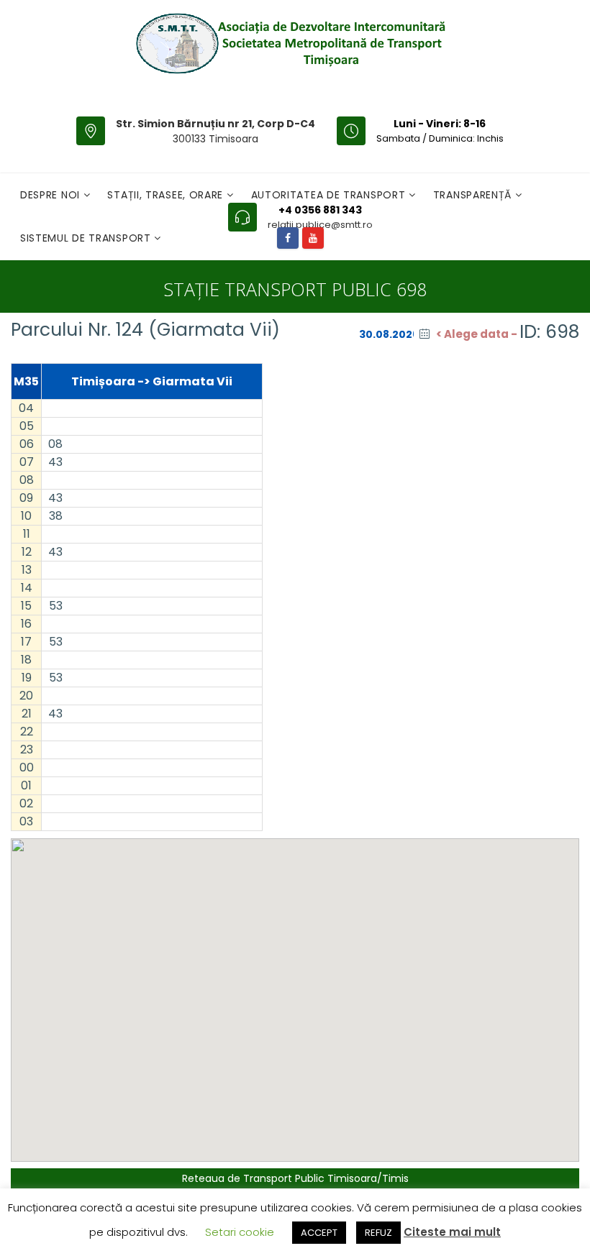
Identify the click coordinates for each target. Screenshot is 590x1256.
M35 (26, 381)
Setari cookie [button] (239, 1231)
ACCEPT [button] (319, 1232)
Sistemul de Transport (87, 238)
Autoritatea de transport (330, 195)
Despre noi (51, 195)
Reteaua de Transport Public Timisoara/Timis (295, 1178)
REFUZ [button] (378, 1232)
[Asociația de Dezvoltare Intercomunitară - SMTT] (289, 43)
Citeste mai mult (452, 1231)
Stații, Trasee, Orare (166, 195)
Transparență (474, 195)
